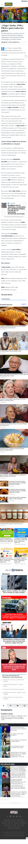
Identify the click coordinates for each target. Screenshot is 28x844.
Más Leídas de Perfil (8, 764)
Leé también (12, 203)
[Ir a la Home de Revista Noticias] (8, 4)
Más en (8, 570)
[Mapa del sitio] (20, 816)
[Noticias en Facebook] (10, 816)
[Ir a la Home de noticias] (14, 812)
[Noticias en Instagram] (7, 816)
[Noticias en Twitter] (14, 816)
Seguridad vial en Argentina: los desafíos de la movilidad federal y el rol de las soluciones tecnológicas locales (16, 210)
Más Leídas (4, 725)
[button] (25, 56)
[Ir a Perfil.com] (24, 1)
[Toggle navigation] (2, 4)
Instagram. (4, 274)
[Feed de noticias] (17, 816)
